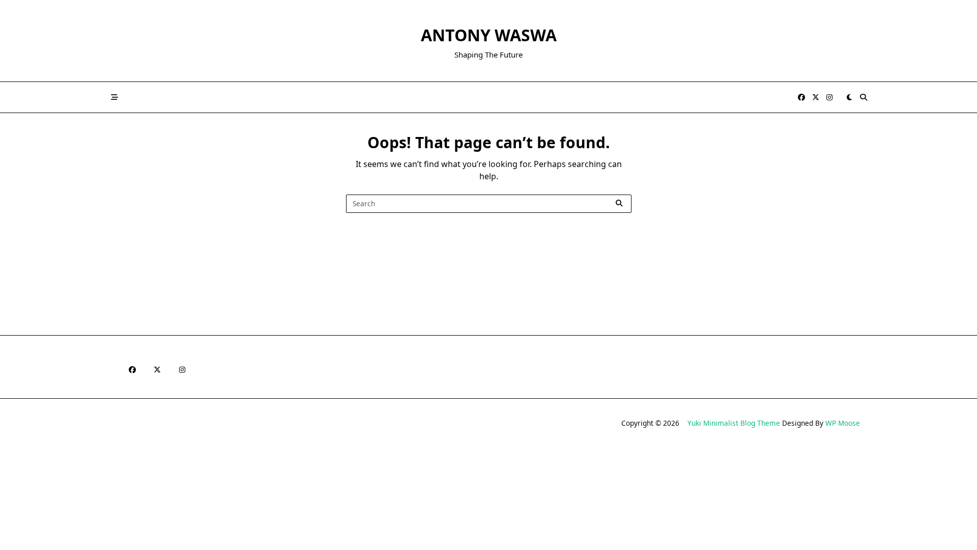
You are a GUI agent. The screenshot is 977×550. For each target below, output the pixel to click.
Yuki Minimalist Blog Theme (733, 423)
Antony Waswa (489, 35)
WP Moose (842, 423)
